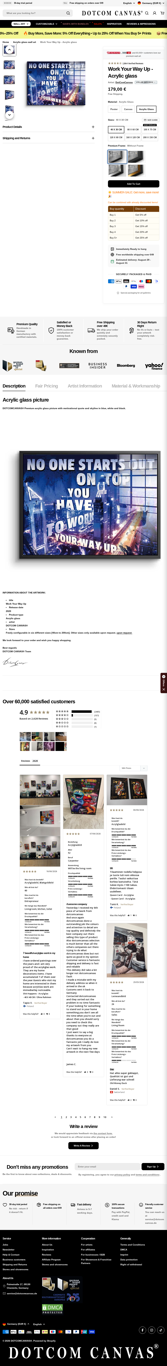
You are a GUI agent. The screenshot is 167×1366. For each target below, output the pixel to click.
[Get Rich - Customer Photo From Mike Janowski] (49, 746)
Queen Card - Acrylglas (122, 895)
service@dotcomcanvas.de (22, 1293)
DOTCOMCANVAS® (21, 1340)
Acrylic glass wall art (24, 42)
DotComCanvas (124, 82)
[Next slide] (9, 115)
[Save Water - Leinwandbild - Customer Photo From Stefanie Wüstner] (49, 736)
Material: (121, 102)
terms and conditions (147, 1174)
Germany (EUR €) (151, 3)
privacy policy (122, 1174)
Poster (114, 109)
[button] (43, 1014)
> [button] (112, 1117)
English (127, 3)
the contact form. (103, 1133)
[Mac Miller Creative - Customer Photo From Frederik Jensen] (61, 746)
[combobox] (38, 13)
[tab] (14, 387)
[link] (41, 365)
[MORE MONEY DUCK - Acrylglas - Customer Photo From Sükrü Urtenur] (25, 746)
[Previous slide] (9, 50)
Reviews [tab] (25, 760)
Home (6, 42)
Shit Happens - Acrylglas (35, 993)
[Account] (155, 13)
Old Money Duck (118, 1083)
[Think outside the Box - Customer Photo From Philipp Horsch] (25, 736)
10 (104, 1117)
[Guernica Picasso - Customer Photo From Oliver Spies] (37, 736)
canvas (128, 109)
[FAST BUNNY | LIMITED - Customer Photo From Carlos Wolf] (37, 746)
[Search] (68, 13)
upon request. (124, 632)
